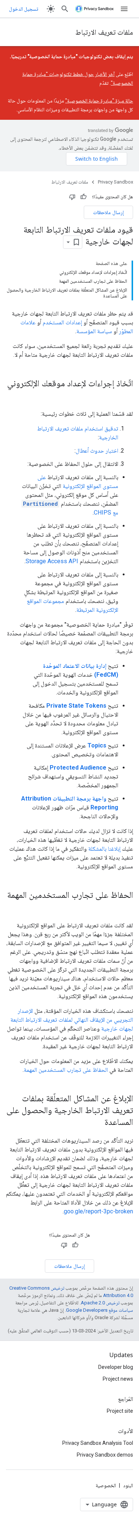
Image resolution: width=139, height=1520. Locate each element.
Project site (120, 1411)
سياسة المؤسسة (94, 331)
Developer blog (115, 1367)
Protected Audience (78, 767)
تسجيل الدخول (23, 9)
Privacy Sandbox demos (105, 1455)
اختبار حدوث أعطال (97, 450)
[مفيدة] (83, 196)
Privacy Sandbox (115, 182)
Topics (96, 745)
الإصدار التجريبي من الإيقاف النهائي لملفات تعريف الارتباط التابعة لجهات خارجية (71, 1019)
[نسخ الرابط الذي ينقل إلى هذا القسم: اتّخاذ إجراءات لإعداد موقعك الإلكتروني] (125, 395)
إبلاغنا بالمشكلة (104, 848)
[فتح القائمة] (124, 9)
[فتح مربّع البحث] (64, 8)
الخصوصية (106, 1485)
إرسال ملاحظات (108, 212)
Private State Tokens (76, 705)
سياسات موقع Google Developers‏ (99, 1310)
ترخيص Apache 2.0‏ (100, 1302)
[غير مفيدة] (72, 196)
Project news (118, 1379)
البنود (128, 1485)
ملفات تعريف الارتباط (104, 32)
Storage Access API (52, 561)
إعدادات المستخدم (62, 322)
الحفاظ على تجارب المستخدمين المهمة (66, 1069)
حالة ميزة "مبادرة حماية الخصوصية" (99, 101)
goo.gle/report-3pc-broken (98, 1211)
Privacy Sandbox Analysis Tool (97, 1443)
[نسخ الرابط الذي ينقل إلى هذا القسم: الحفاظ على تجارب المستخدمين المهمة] (125, 907)
